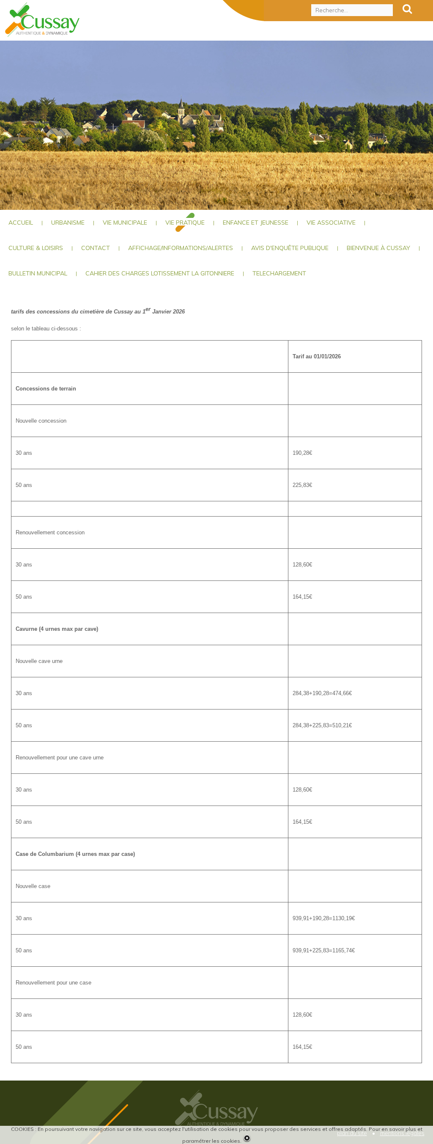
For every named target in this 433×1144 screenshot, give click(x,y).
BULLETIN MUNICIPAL (37, 273)
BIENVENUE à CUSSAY (378, 248)
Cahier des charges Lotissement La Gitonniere (159, 273)
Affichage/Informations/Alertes (180, 248)
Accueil (20, 222)
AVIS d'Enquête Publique (290, 248)
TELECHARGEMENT (279, 273)
